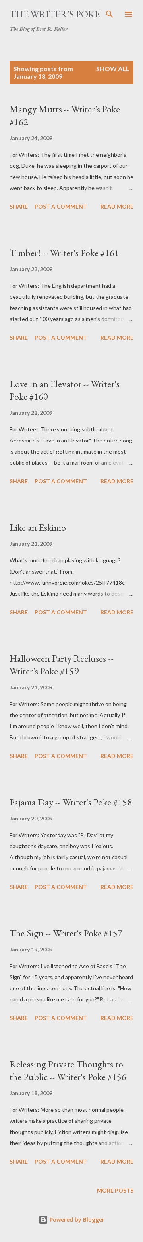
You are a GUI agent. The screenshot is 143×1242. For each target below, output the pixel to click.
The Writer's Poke (55, 14)
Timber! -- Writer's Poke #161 (64, 253)
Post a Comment (61, 206)
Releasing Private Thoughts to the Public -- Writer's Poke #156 (68, 1070)
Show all (112, 68)
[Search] (109, 14)
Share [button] (19, 206)
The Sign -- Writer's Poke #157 (66, 933)
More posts (115, 1190)
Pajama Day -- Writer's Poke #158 (71, 802)
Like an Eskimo (38, 527)
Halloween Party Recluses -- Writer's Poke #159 (62, 664)
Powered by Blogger (76, 1219)
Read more (116, 206)
